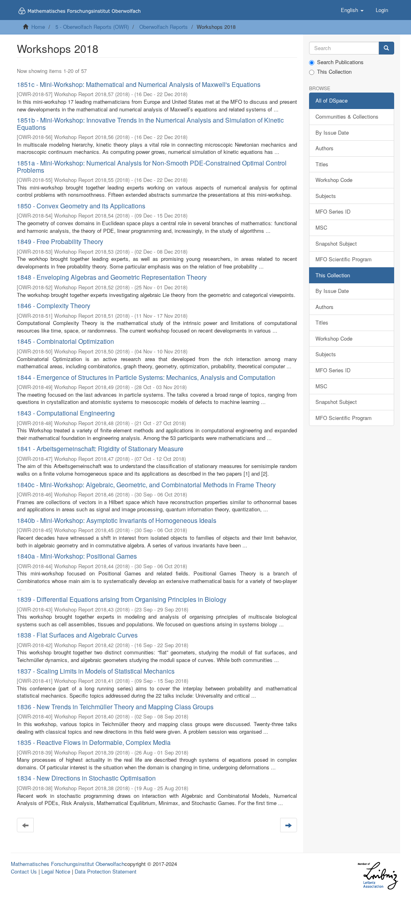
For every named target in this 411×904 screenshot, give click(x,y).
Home (38, 26)
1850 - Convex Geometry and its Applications (81, 205)
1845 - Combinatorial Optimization (65, 341)
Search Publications (340, 62)
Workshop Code (333, 180)
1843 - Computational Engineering (66, 413)
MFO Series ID (332, 211)
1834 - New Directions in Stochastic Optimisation (86, 778)
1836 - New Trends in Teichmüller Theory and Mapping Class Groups (115, 706)
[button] (352, 10)
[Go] (386, 48)
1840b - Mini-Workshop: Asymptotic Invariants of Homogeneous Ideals (116, 520)
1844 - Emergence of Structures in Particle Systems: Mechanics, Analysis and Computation (146, 377)
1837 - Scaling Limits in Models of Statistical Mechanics (96, 671)
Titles (321, 164)
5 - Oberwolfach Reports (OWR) (92, 26)
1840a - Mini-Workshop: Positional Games (77, 556)
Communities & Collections (346, 116)
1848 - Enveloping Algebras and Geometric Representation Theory (112, 277)
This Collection (334, 71)
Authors (324, 148)
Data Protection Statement (105, 871)
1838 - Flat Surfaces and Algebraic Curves (77, 635)
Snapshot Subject (336, 243)
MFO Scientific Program (343, 259)
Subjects (325, 196)
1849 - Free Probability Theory (60, 241)
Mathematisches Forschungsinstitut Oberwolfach (67, 864)
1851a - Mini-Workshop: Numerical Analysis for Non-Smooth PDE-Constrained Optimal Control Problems (152, 166)
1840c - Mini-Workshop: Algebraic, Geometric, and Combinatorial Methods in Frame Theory (146, 484)
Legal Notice (55, 871)
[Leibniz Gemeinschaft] (377, 876)
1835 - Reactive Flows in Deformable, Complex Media (94, 742)
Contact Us (24, 871)
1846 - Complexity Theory (53, 305)
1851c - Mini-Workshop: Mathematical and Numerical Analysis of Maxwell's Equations (138, 84)
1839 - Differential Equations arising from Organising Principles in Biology (121, 599)
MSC (321, 227)
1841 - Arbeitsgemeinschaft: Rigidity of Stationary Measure (100, 448)
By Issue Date (332, 132)
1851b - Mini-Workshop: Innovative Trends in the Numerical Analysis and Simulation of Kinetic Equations (150, 123)
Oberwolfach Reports (163, 26)
